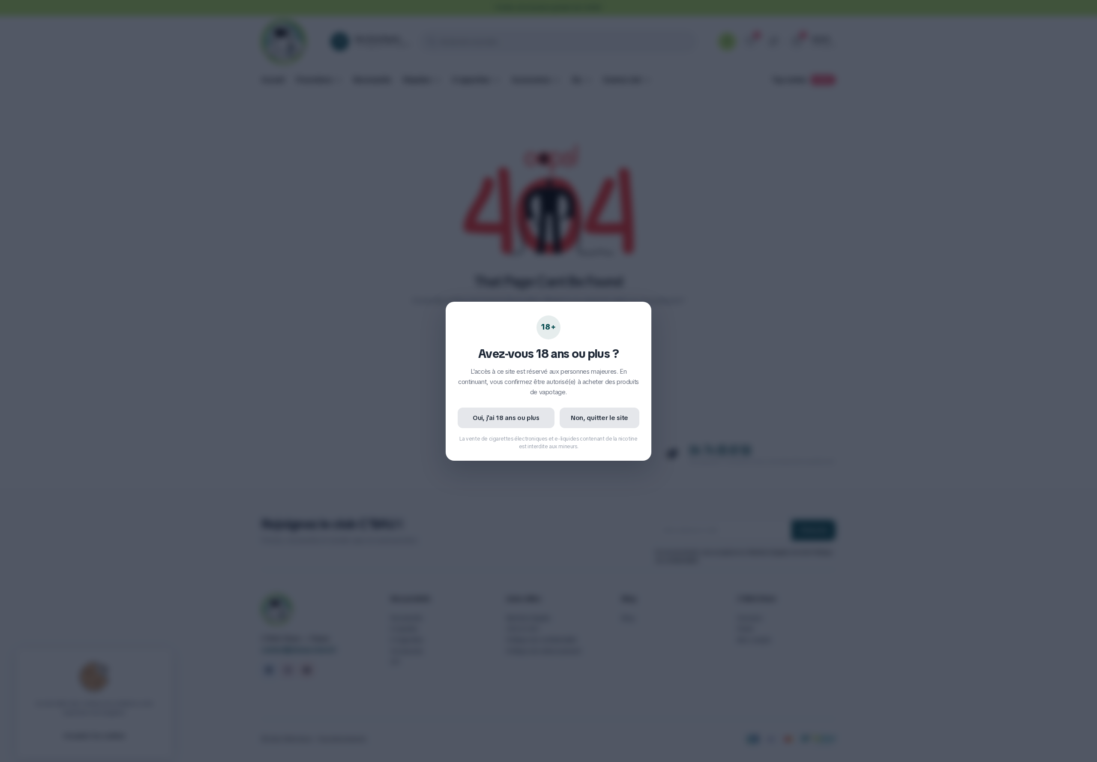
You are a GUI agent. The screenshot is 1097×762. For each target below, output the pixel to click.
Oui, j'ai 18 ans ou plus (506, 418)
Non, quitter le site (599, 418)
